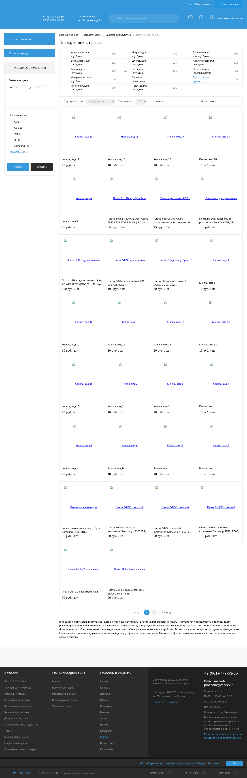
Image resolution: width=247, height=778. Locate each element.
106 (175, 71)
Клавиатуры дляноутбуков (80, 54)
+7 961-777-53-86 (53, 16)
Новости (104, 724)
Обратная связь (20, 773)
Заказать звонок (229, 4)
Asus (19, 127)
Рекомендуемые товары (65, 700)
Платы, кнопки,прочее (201, 79)
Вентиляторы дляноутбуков (80, 62)
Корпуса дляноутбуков (78, 71)
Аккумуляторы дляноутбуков (203, 62)
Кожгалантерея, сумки (16, 737)
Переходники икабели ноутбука (202, 71)
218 (175, 62)
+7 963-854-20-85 (53, 20)
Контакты (105, 687)
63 (175, 54)
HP (17, 139)
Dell (18, 133)
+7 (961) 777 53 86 (48, 773)
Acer (18, 121)
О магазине (106, 706)
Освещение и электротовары (20, 749)
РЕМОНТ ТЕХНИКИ (15, 681)
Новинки (56, 681)
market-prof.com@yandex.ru (219, 683)
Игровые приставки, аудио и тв (21, 724)
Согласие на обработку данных (222, 737)
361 (114, 62)
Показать (18, 166)
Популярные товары (63, 687)
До (30, 87)
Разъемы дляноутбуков (139, 87)
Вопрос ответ (107, 743)
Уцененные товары (62, 706)
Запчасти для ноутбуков (17, 687)
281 (175, 87)
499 (114, 87)
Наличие (159, 101)
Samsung (21, 145)
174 (236, 54)
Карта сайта (106, 749)
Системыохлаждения (138, 79)
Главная (104, 681)
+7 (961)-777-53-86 (221, 673)
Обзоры (104, 700)
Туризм (8, 730)
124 (236, 62)
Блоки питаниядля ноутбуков (201, 54)
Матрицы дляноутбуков (139, 54)
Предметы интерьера (15, 743)
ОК (234, 763)
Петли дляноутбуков (137, 71)
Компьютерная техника (17, 700)
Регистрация (202, 4)
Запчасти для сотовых (16, 712)
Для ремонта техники (16, 718)
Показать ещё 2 (18, 151)
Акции (103, 718)
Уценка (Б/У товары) (15, 694)
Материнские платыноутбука (81, 79)
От (10, 87)
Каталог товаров (20, 39)
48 (236, 71)
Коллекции (106, 730)
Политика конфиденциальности (223, 734)
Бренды (104, 712)
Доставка (105, 694)
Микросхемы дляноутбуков (80, 87)
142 (114, 71)
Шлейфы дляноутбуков (139, 62)
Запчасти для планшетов (18, 706)
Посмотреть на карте (165, 701)
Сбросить (42, 166)
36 (236, 79)
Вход (189, 4)
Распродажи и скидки (64, 694)
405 (114, 54)
